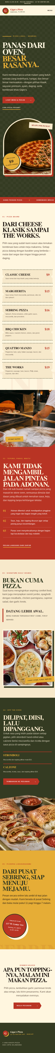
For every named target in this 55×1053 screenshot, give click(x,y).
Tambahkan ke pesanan (21, 781)
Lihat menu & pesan (19, 100)
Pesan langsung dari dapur (17, 545)
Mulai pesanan (27, 1005)
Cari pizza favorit (11, 107)
